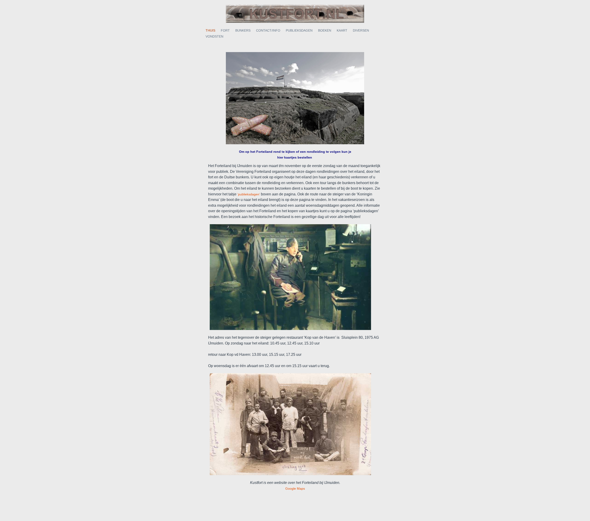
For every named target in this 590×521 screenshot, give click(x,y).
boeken (324, 30)
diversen (361, 30)
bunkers (243, 30)
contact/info (268, 30)
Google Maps (295, 488)
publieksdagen (299, 30)
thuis (210, 30)
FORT (225, 30)
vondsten (214, 36)
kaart (342, 30)
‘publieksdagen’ (248, 194)
